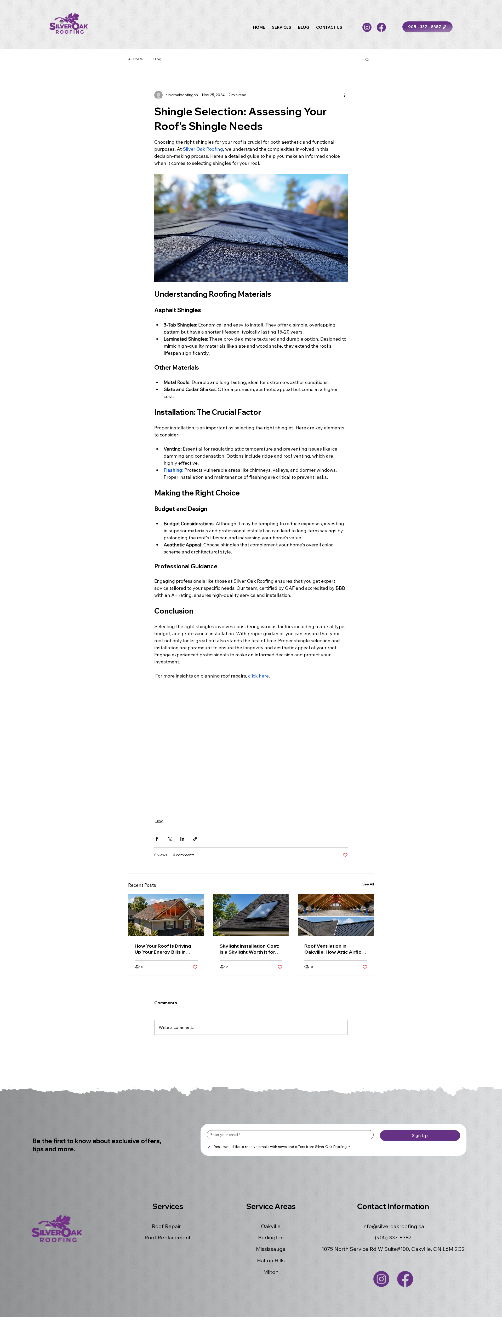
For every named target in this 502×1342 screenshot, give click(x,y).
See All (368, 884)
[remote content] (251, 745)
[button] (281, 27)
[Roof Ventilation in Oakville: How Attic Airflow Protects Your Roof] (336, 915)
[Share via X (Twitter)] (169, 838)
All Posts (135, 59)
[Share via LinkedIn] (182, 838)
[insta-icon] (367, 27)
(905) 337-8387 (393, 1237)
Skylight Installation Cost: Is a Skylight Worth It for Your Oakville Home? (249, 949)
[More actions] (344, 95)
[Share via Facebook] (156, 838)
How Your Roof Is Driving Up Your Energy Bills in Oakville (163, 949)
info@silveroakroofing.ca (393, 1226)
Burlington (271, 1237)
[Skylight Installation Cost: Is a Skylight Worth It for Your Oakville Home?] (251, 915)
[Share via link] (195, 838)
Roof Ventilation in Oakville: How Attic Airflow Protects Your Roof (335, 949)
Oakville (271, 1226)
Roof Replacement (168, 1237)
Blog (157, 59)
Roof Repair (166, 1226)
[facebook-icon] (381, 27)
